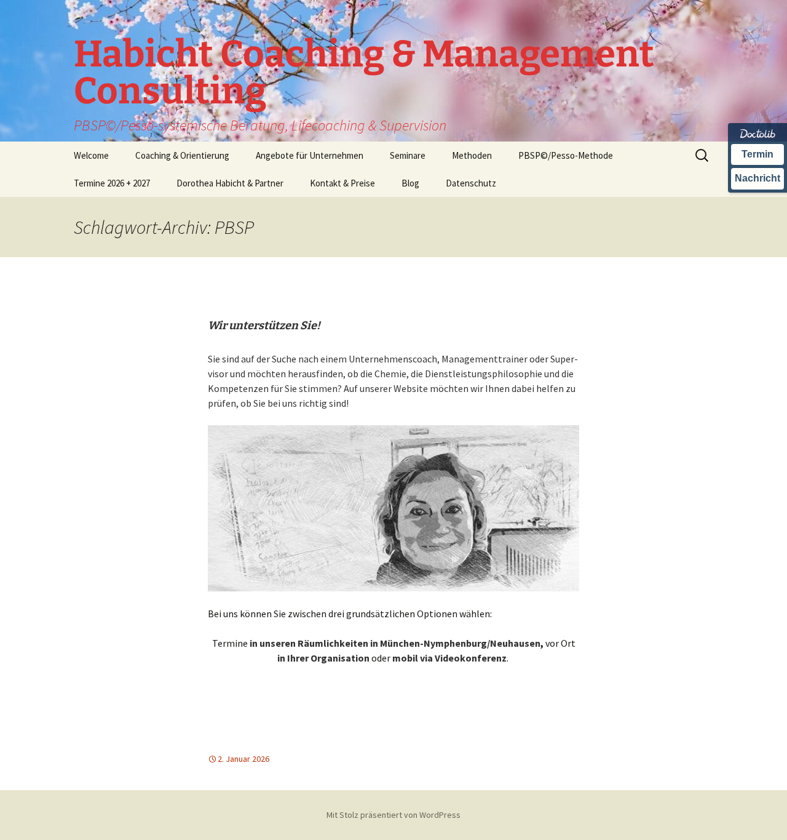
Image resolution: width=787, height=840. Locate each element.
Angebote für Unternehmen (309, 155)
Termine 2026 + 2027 (112, 183)
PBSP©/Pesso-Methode (565, 155)
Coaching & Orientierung (182, 155)
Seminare (407, 155)
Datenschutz (471, 183)
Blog (410, 183)
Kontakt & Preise (342, 183)
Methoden (472, 155)
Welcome (91, 155)
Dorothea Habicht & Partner (229, 183)
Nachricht (757, 178)
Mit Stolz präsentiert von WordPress (393, 814)
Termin (757, 154)
